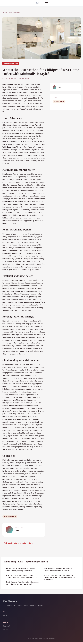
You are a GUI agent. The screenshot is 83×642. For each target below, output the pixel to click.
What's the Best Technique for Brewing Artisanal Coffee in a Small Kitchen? (58, 569)
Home (5, 615)
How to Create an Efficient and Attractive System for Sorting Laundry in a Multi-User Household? (59, 577)
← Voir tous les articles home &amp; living (17, 543)
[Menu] (46, 3)
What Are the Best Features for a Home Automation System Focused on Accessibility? (22, 576)
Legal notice (7, 626)
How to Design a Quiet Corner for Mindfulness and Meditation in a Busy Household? (22, 583)
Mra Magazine (10, 600)
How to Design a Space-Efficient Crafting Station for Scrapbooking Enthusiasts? (20, 569)
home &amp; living (14, 12)
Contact (6, 629)
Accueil (4, 12)
